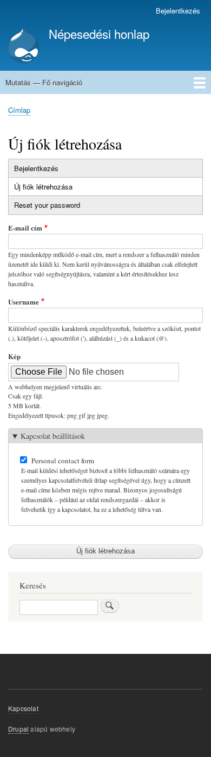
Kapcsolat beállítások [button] (53, 436)
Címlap (19, 110)
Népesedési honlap (99, 33)
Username (23, 301)
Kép (14, 356)
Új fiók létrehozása (52, 188)
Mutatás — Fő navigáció (43, 82)
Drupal (18, 728)
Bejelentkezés (178, 10)
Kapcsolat (23, 708)
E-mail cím (25, 227)
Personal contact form (62, 460)
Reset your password (47, 205)
